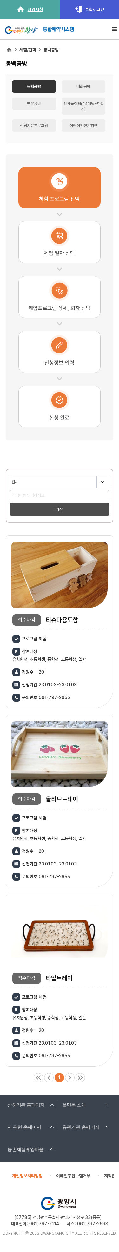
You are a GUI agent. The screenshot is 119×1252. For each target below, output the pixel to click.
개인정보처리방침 (27, 1175)
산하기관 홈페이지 (25, 1104)
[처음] (38, 1077)
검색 (59, 509)
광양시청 (35, 9)
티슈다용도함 (62, 620)
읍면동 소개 (74, 1104)
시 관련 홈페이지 (24, 1127)
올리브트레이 (62, 799)
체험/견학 (27, 49)
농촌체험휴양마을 (25, 1149)
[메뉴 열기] (114, 29)
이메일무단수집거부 (73, 1175)
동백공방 (51, 49)
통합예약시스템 (58, 28)
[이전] (49, 1077)
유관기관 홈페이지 (80, 1127)
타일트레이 (59, 978)
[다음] (70, 1077)
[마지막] (80, 1077)
